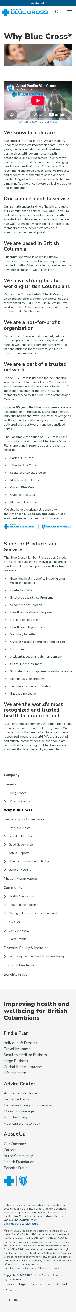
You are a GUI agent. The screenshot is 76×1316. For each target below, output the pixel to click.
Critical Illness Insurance (23, 1066)
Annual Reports (19, 853)
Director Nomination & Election (29, 861)
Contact (62, 1284)
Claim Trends (17, 939)
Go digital (37, 3)
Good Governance (21, 845)
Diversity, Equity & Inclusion (26, 947)
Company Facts (19, 931)
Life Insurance (15, 1073)
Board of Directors (21, 836)
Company (11, 775)
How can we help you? (22, 1123)
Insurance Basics (17, 1099)
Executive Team (19, 828)
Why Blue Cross (18, 810)
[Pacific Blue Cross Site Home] (25, 12)
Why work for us (20, 801)
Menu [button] (70, 12)
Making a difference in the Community (34, 913)
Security (36, 1284)
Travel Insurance (17, 1048)
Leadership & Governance (24, 819)
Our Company (15, 1143)
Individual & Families (20, 1042)
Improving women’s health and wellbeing (36, 956)
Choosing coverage (19, 1111)
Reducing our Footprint (24, 905)
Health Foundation (21, 896)
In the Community (18, 1155)
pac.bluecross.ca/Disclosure (21, 1223)
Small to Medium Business (25, 1054)
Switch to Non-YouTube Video (38, 122)
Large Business (16, 1060)
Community (13, 887)
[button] (56, 12)
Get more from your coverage (27, 1105)
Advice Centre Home (20, 1093)
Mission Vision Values (21, 878)
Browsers (12, 1290)
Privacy (10, 1284)
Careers (10, 784)
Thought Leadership (20, 965)
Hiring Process (18, 793)
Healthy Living (15, 1117)
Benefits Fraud (15, 974)
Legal (22, 1284)
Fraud (49, 1284)
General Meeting (20, 870)
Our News (12, 922)
